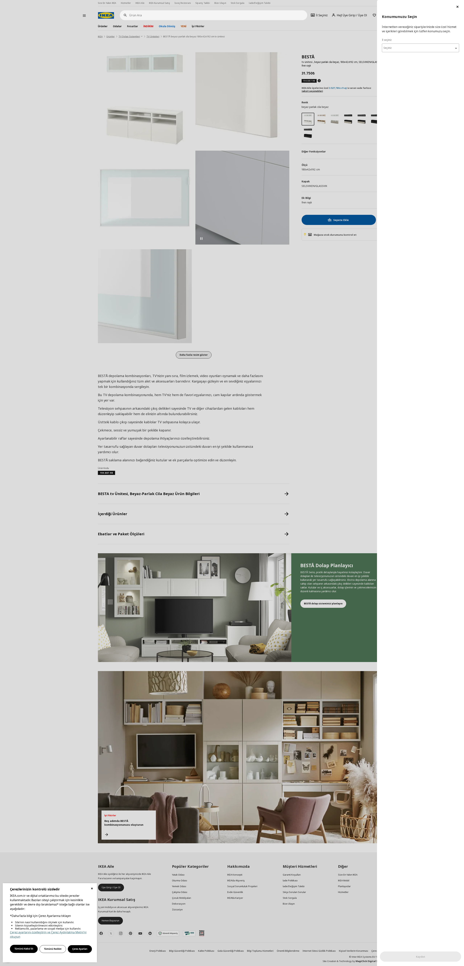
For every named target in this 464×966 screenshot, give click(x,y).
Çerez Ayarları (79, 948)
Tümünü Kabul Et (23, 948)
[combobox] (420, 48)
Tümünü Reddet (52, 948)
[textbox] (420, 48)
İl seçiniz (387, 40)
